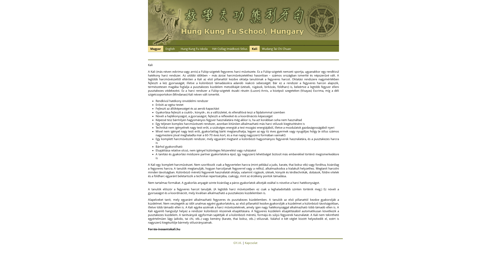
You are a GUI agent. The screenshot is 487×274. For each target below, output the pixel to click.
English (170, 49)
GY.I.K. (237, 243)
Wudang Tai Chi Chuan (276, 49)
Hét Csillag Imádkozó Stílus (229, 49)
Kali (254, 49)
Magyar (155, 49)
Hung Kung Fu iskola (194, 49)
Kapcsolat (251, 243)
